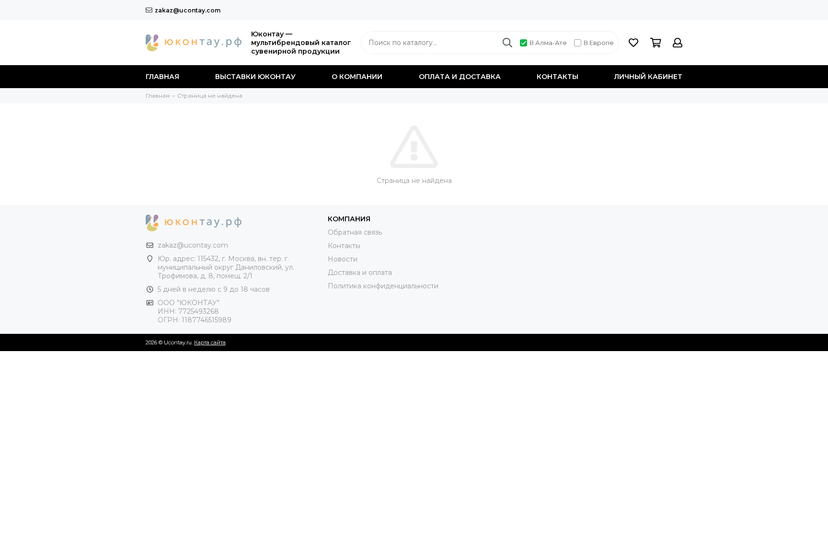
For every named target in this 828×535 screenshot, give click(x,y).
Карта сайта (210, 342)
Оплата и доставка (460, 76)
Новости (342, 259)
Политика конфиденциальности (383, 286)
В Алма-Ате (548, 42)
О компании (357, 76)
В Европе (599, 42)
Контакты (557, 76)
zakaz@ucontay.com (187, 10)
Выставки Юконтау (255, 76)
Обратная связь (355, 232)
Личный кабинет (648, 76)
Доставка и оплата (360, 272)
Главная (162, 76)
